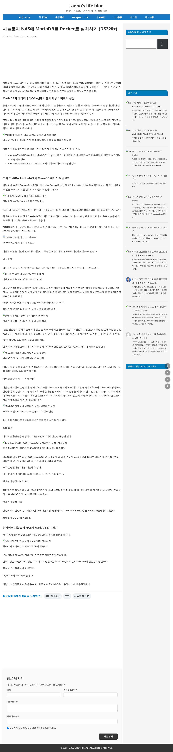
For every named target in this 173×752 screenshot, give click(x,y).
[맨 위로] (167, 366)
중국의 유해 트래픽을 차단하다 (146, 151)
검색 (162, 44)
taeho (159, 106)
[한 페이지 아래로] (167, 379)
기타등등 (117, 17)
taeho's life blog (86, 6)
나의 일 (133, 17)
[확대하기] (118, 136)
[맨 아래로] (167, 386)
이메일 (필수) (70, 689)
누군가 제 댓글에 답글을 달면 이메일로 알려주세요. (32, 727)
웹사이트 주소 (13, 716)
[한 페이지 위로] (167, 372)
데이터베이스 (53, 596)
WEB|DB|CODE (80, 17)
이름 (9, 689)
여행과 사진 (25, 17)
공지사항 (149, 17)
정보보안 (101, 17)
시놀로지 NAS (81, 596)
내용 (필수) (12, 701)
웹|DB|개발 (8, 36)
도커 (67, 596)
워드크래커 (153, 282)
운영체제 (59, 17)
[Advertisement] (62, 59)
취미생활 (43, 17)
